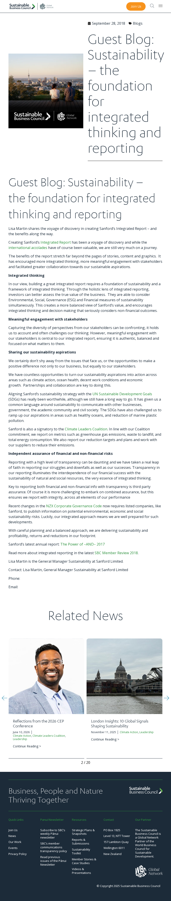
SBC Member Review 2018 (116, 552)
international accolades (27, 247)
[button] (4, 698)
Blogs (137, 23)
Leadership (20, 739)
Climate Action (22, 736)
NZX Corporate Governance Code (74, 506)
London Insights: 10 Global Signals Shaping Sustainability (119, 723)
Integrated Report (56, 242)
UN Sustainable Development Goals (122, 393)
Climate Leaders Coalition (86, 429)
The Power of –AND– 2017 (82, 544)
